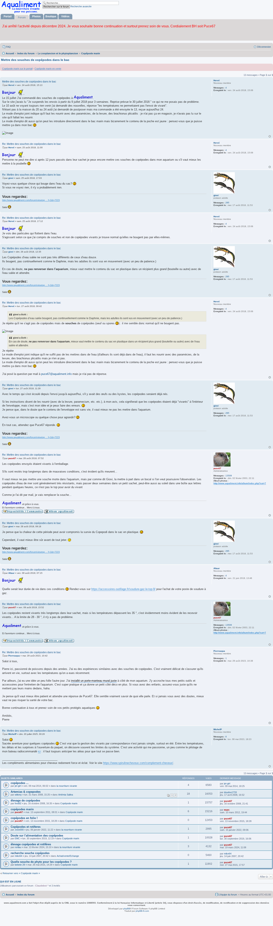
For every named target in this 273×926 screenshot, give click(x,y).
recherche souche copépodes (30, 853)
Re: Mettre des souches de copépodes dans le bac (31, 143)
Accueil (10, 894)
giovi (216, 195)
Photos (36, 16)
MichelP (217, 729)
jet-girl (18, 786)
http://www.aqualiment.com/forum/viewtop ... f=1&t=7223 (31, 200)
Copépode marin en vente (48, 68)
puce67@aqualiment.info (56, 374)
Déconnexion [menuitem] (264, 46)
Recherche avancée (80, 6)
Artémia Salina (65, 794)
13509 (228, 475)
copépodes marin (22, 809)
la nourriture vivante (67, 786)
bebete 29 (20, 864)
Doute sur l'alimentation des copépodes (37, 835)
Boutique (50, 16)
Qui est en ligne (10, 881)
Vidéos (65, 16)
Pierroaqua (219, 651)
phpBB (126, 908)
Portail (8, 16)
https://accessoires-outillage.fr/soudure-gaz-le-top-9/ (123, 589)
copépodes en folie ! (24, 818)
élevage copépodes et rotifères (31, 844)
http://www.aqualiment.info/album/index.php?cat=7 (239, 483)
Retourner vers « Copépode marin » (21, 873)
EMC (17, 838)
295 (227, 202)
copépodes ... (20, 783)
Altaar (216, 568)
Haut (270, 136)
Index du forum (26, 894)
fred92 (18, 803)
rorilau (18, 847)
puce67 (217, 468)
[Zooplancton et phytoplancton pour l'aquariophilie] (22, 13)
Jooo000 (19, 829)
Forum (22, 17)
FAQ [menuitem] (8, 46)
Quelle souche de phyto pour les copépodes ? (41, 861)
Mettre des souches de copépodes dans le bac (35, 60)
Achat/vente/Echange (68, 856)
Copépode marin (68, 803)
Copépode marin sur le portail (17, 68)
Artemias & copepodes (26, 791)
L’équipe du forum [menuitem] (228, 894)
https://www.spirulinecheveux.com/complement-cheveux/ (138, 763)
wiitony (18, 794)
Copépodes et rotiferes (26, 826)
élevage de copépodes (25, 800)
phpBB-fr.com (142, 911)
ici (39, 751)
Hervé (216, 80)
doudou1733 (230, 792)
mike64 (18, 856)
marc (226, 810)
